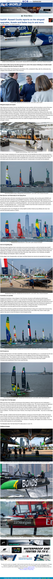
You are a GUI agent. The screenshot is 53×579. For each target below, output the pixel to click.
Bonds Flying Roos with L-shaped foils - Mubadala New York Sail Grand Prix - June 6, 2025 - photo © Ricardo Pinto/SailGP (26, 462)
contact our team (31, 566)
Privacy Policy (30, 569)
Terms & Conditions (23, 569)
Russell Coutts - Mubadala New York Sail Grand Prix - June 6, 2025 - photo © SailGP (26, 102)
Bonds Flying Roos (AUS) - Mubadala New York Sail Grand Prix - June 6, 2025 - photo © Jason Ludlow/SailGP (26, 499)
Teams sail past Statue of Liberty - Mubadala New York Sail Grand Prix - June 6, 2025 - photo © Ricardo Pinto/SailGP (26, 193)
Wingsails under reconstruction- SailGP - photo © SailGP (26, 152)
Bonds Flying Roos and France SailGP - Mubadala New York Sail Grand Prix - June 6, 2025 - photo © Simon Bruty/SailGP (26, 397)
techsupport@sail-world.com (29, 568)
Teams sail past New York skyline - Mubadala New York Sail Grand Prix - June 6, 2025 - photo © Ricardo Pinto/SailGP (26, 348)
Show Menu (27, 15)
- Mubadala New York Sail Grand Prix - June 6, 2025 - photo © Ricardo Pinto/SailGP (26, 242)
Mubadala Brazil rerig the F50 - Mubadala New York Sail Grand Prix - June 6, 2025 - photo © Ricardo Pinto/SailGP (26, 293)
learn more (44, 578)
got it (49, 578)
